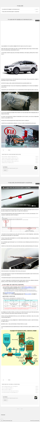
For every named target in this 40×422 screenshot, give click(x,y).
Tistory (34, 420)
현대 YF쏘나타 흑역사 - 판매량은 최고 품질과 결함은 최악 (9, 156)
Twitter (5, 420)
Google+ (11, 420)
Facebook (7, 420)
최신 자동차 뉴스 (11, 384)
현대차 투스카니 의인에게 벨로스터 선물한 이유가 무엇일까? (10, 159)
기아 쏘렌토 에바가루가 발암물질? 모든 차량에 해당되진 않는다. (11, 9)
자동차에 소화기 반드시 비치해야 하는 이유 (7, 162)
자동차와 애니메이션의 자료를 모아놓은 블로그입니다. (10, 168)
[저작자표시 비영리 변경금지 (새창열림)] (12, 150)
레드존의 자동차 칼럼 (12, 154)
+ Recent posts (3, 414)
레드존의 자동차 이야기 (5, 154)
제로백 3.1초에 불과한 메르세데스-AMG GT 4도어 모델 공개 (9, 386)
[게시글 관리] (5, 150)
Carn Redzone (5, 166)
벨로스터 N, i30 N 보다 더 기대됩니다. (6, 389)
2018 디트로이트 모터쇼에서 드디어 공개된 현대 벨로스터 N (9, 392)
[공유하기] (4, 150)
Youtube (9, 420)
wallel (38, 420)
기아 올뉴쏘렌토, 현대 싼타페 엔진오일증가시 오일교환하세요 (10, 11)
